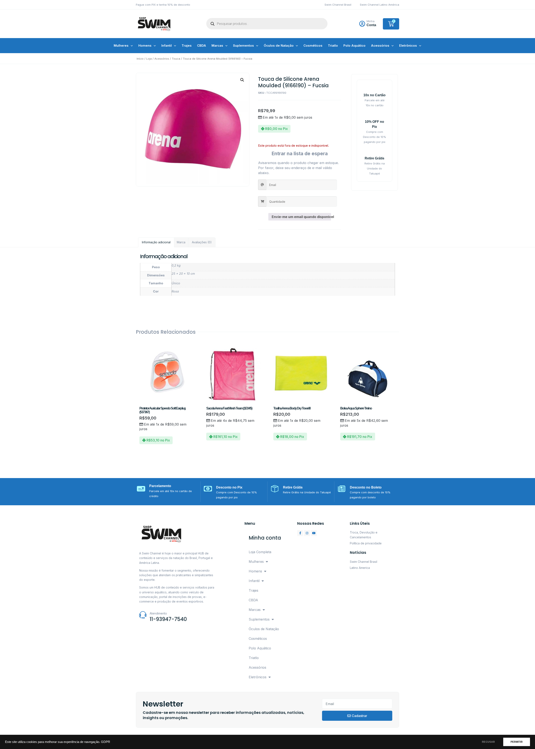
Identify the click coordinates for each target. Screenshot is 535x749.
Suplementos (243, 45)
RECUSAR (488, 741)
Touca (176, 58)
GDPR (105, 742)
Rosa (175, 291)
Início (140, 58)
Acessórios (380, 45)
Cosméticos (312, 45)
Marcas (217, 45)
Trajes (187, 45)
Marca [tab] (181, 242)
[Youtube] (314, 533)
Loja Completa (260, 552)
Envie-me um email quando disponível (301, 217)
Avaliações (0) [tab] (202, 242)
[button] (242, 80)
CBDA (201, 45)
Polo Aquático (354, 45)
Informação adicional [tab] (156, 242)
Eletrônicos (408, 45)
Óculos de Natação (279, 45)
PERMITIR (517, 741)
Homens (145, 45)
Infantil (166, 45)
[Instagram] (307, 533)
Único (176, 283)
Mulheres (121, 45)
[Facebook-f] (300, 533)
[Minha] (362, 23)
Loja (149, 58)
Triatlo (333, 45)
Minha (370, 21)
